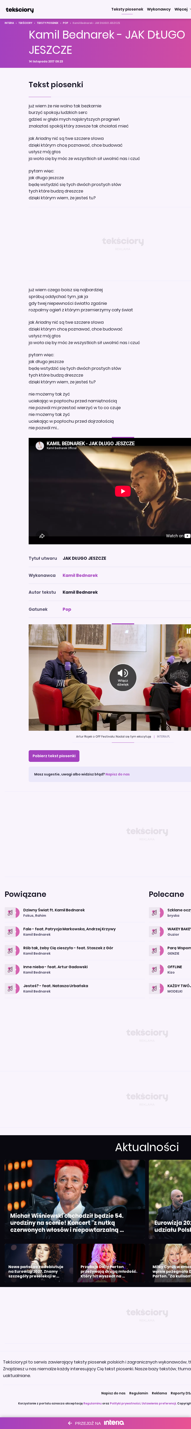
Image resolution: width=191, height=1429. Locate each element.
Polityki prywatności (125, 1403)
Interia (9, 23)
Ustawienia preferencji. (159, 1403)
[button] (127, 9)
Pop (65, 23)
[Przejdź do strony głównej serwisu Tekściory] (20, 9)
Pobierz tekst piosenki (54, 756)
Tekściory (25, 23)
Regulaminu (92, 1403)
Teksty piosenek (47, 23)
